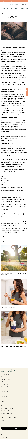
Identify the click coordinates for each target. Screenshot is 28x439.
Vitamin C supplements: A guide (8, 307)
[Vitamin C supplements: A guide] (14, 292)
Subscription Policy (5, 386)
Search (2, 376)
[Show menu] (1, 4)
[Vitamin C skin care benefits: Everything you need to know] (14, 327)
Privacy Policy (4, 389)
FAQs (2, 381)
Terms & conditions (5, 384)
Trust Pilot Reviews (5, 379)
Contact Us (3, 401)
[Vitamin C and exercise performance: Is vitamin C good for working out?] (14, 258)
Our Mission (4, 396)
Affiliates (3, 399)
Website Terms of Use (6, 394)
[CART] (26, 4)
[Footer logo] (8, 370)
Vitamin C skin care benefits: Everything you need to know (13, 346)
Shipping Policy (4, 391)
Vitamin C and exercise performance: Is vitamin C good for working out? (13, 274)
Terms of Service (4, 431)
